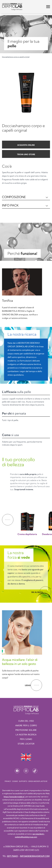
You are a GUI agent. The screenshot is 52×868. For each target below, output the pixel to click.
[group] (27, 517)
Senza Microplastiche (37, 781)
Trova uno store (26, 154)
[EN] (26, 757)
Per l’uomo (26, 739)
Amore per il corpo (26, 725)
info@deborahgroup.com (34, 856)
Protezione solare (26, 730)
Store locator (26, 743)
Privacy (8, 781)
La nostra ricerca (26, 734)
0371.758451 (12, 856)
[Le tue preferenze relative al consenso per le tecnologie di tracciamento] (2, 651)
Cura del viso (26, 721)
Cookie (15, 781)
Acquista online (26, 144)
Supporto (23, 781)
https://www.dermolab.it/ (14, 797)
